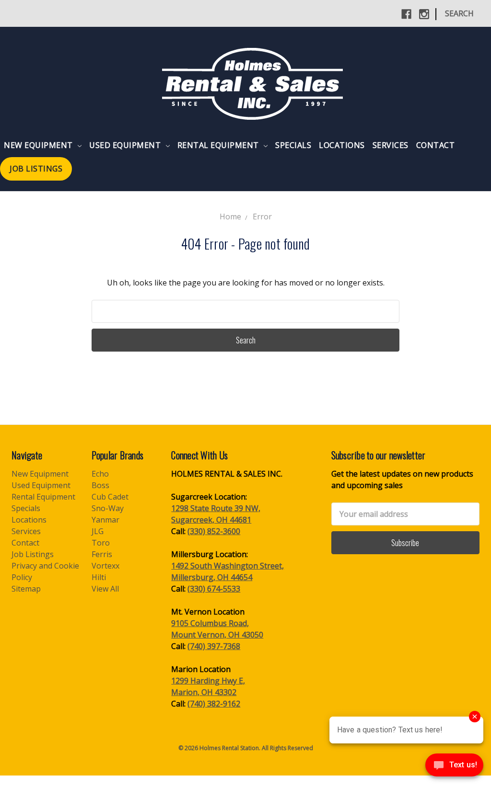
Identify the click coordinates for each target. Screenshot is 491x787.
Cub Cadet (110, 496)
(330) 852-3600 (213, 531)
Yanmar (105, 519)
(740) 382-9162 (213, 703)
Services (391, 145)
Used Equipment (126, 145)
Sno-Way (108, 508)
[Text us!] (454, 767)
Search (459, 13)
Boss (100, 485)
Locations (342, 145)
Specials (293, 145)
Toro (101, 542)
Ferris (102, 554)
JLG (98, 531)
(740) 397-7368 (213, 646)
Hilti (99, 577)
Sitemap (26, 588)
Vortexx (105, 565)
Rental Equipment (219, 145)
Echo (100, 473)
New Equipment (39, 145)
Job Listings (36, 168)
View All (105, 588)
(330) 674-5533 (213, 588)
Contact (435, 145)
